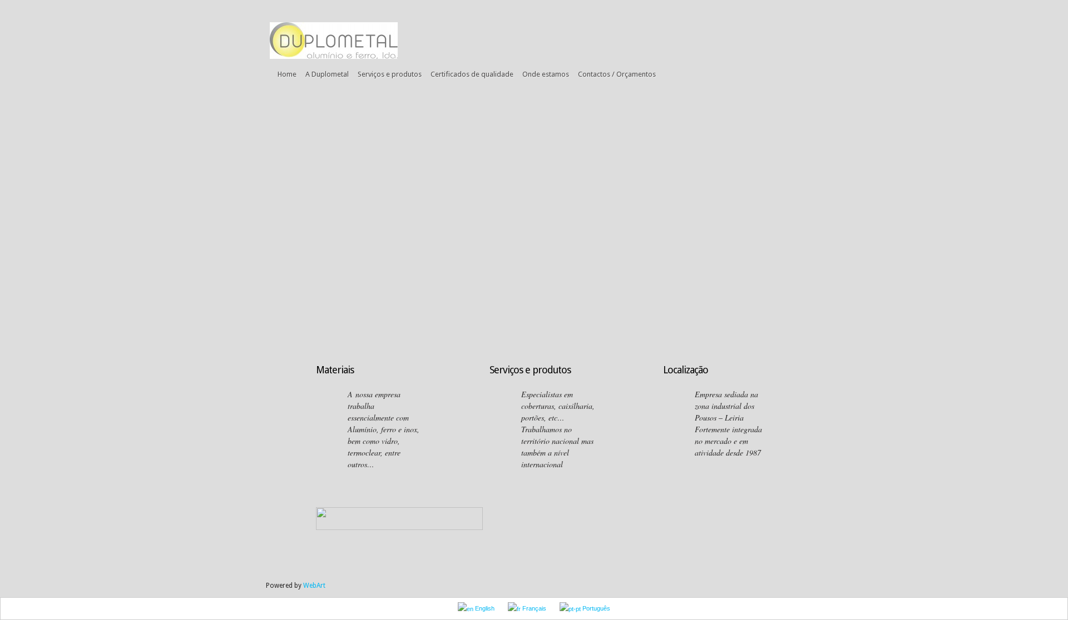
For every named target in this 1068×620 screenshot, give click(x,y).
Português (595, 608)
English (484, 608)
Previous (256, 211)
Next (810, 211)
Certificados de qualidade (472, 74)
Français (533, 608)
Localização (685, 370)
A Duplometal (327, 74)
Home (287, 74)
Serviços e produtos (390, 74)
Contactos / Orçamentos (617, 74)
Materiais (335, 370)
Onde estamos (545, 74)
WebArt (314, 585)
